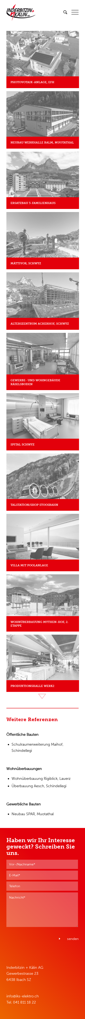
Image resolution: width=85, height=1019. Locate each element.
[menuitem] (63, 12)
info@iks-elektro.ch (22, 996)
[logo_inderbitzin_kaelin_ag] (35, 12)
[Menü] (73, 12)
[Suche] (63, 12)
